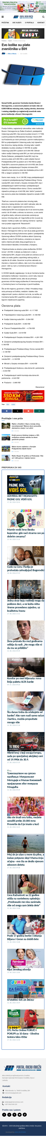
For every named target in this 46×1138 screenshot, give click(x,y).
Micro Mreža (12, 54)
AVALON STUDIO (20, 1132)
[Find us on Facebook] (4, 1115)
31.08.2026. (16, 431)
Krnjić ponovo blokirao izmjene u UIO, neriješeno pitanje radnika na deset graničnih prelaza (25, 437)
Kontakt (41, 22)
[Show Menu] (3, 16)
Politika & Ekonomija (19, 41)
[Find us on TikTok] (25, 1115)
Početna (5, 22)
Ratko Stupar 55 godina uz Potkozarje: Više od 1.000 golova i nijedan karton (27, 457)
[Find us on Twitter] (14, 1115)
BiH (8, 404)
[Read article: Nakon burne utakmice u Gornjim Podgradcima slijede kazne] (6, 449)
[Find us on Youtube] (20, 1115)
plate (13, 404)
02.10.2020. (24, 54)
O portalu (29, 22)
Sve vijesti (17, 22)
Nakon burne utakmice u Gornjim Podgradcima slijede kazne (24, 447)
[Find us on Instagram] (9, 1115)
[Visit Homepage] (23, 16)
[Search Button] (43, 16)
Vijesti (10, 41)
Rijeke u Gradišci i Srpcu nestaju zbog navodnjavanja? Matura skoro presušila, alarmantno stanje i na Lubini (26, 426)
